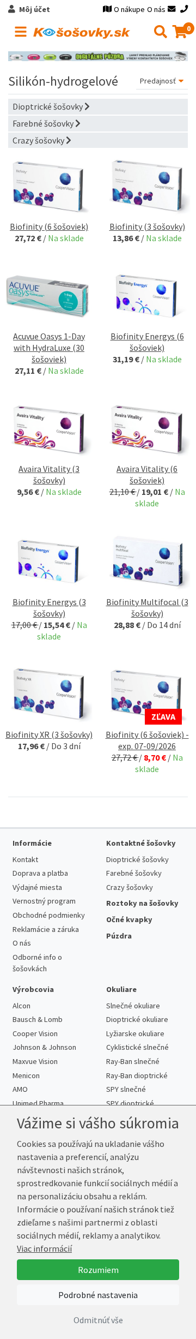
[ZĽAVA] (147, 693)
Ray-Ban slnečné (133, 1061)
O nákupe (129, 9)
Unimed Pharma (38, 1103)
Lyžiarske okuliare (135, 1033)
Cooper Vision (35, 1033)
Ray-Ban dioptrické (137, 1075)
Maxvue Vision (35, 1061)
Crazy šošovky (39, 140)
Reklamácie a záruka (46, 929)
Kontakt (25, 859)
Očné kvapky (129, 919)
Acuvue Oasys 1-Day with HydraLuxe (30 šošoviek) (49, 347)
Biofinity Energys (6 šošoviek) (147, 342)
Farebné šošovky (44, 123)
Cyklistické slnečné (137, 1047)
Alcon (21, 1006)
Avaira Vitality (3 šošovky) (49, 474)
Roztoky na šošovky (142, 903)
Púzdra (119, 936)
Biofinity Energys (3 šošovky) (49, 607)
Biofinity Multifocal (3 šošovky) (147, 607)
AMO (20, 1089)
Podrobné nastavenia (98, 1294)
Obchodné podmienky (49, 915)
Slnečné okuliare (133, 1006)
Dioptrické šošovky (48, 106)
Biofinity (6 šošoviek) (49, 226)
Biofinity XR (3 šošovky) (49, 734)
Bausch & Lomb (38, 1019)
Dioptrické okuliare (137, 1019)
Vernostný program (44, 901)
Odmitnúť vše (98, 1319)
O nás (156, 9)
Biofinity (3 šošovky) (147, 226)
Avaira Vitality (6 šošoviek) (147, 474)
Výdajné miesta (37, 887)
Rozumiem (98, 1269)
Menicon (26, 1075)
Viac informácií (44, 1248)
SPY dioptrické (130, 1103)
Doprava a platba (40, 873)
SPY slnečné (126, 1089)
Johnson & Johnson (44, 1047)
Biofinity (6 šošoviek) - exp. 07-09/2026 (147, 740)
